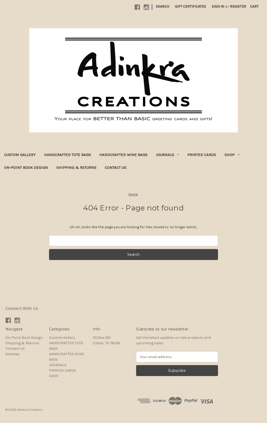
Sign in (218, 6)
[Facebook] (137, 7)
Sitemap (12, 354)
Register (238, 6)
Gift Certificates (190, 6)
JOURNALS (165, 154)
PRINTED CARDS (201, 154)
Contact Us (115, 167)
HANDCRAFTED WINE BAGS (123, 154)
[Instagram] (146, 7)
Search (162, 6)
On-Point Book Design (26, 167)
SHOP (229, 154)
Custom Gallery (20, 154)
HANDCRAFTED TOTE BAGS (67, 154)
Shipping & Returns (76, 167)
